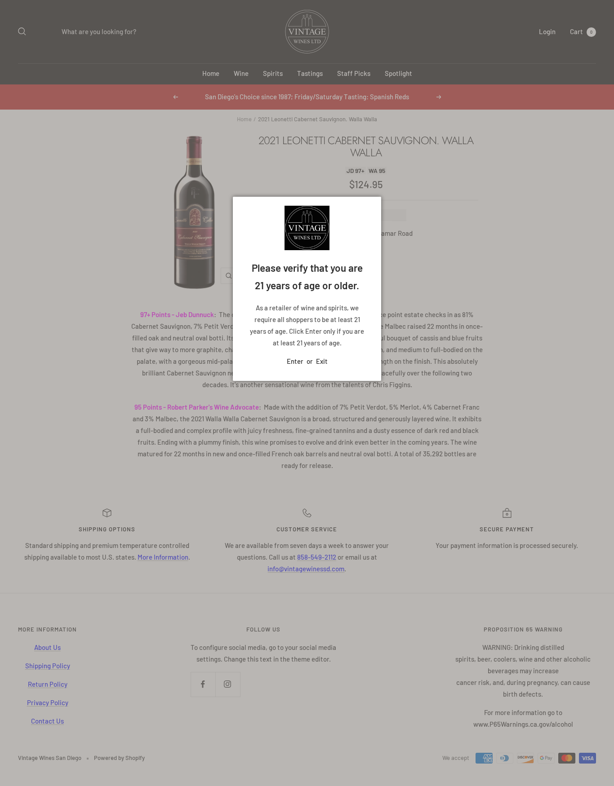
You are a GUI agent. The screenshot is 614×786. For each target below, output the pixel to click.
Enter (295, 361)
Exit (322, 361)
